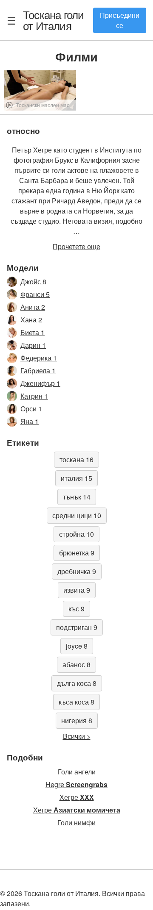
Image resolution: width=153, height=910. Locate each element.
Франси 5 (35, 294)
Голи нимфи (76, 822)
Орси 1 (31, 408)
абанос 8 (76, 664)
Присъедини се (119, 20)
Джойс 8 (33, 281)
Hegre (76, 784)
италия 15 (76, 478)
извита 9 (76, 590)
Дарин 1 (33, 345)
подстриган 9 (76, 627)
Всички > (77, 736)
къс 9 (76, 608)
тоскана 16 (77, 459)
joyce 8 (77, 646)
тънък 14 (77, 497)
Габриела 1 (38, 370)
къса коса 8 (76, 702)
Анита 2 (32, 307)
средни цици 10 (76, 515)
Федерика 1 (38, 358)
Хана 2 (31, 320)
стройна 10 (76, 534)
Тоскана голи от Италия (53, 20)
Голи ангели (77, 772)
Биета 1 (32, 332)
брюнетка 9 (76, 553)
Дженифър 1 (40, 383)
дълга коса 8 (76, 683)
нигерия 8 (76, 720)
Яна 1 (29, 421)
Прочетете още (76, 246)
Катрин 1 (34, 396)
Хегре (77, 797)
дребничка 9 (76, 571)
